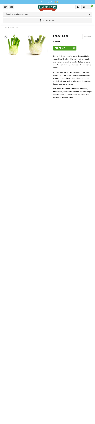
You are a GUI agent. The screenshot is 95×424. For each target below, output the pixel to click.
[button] (5, 7)
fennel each (14, 28)
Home (5, 28)
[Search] (90, 14)
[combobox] (45, 14)
